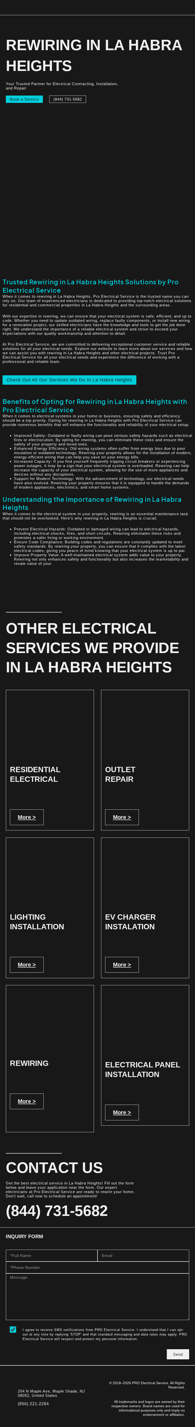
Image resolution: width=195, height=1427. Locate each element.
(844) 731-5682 (57, 1210)
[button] (188, 8)
